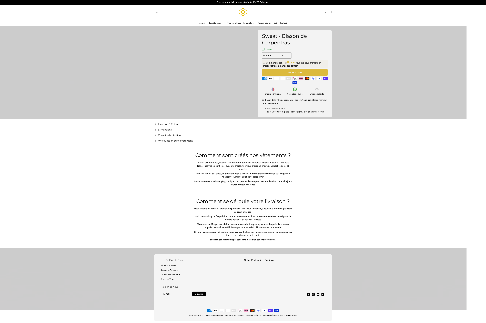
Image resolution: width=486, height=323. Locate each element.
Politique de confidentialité (234, 315)
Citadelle (198, 315)
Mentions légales (291, 315)
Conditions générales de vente (273, 315)
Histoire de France (168, 265)
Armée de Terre (167, 279)
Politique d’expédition (253, 315)
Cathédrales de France (170, 274)
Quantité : (267, 55)
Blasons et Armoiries (169, 270)
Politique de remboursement (213, 315)
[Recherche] (157, 12)
